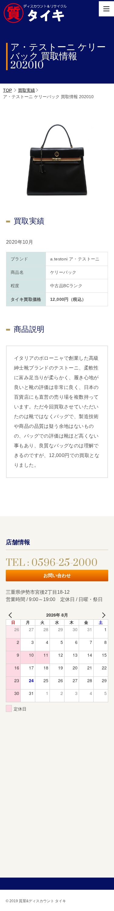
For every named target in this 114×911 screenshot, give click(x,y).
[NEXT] (102, 615)
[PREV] (11, 615)
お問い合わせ (57, 575)
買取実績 (26, 90)
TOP (7, 90)
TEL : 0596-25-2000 (52, 563)
